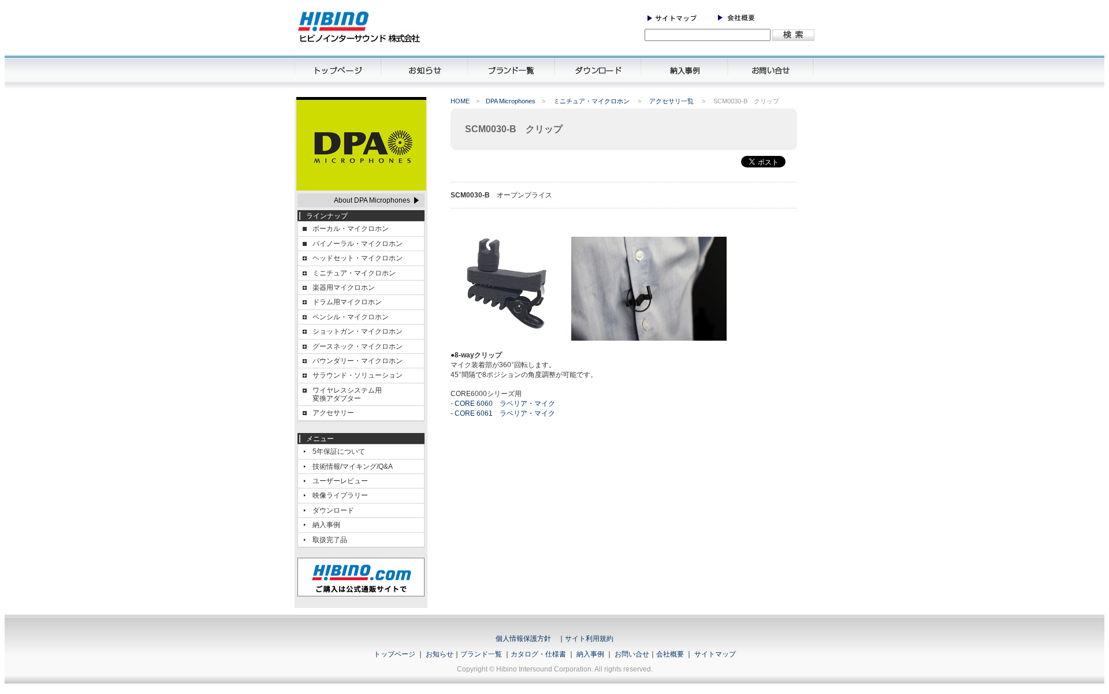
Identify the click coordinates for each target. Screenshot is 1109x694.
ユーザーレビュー (340, 481)
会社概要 (670, 654)
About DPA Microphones (372, 200)
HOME (460, 101)
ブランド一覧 (481, 654)
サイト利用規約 (589, 639)
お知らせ (439, 654)
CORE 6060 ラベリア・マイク (505, 404)
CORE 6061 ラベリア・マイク (505, 413)
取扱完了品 (329, 540)
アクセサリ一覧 (672, 101)
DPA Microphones (510, 101)
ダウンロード (333, 510)
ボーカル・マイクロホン (350, 229)
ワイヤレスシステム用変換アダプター (347, 394)
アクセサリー (333, 413)
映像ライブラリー (340, 495)
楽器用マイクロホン (343, 287)
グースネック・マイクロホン (357, 346)
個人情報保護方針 (523, 639)
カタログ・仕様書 (538, 654)
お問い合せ (632, 654)
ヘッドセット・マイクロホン (357, 258)
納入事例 (326, 525)
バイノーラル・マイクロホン (357, 244)
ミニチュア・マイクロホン (592, 101)
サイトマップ (715, 654)
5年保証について (338, 451)
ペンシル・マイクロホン (350, 317)
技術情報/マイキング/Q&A (352, 466)
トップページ (394, 654)
